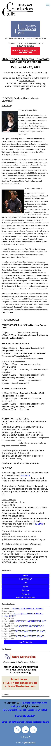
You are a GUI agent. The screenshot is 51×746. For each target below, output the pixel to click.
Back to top (24, 737)
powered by (20, 742)
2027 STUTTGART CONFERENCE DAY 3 (29, 636)
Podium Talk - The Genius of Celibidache (28, 608)
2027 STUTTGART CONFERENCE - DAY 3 (30, 631)
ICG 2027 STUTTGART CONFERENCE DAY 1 (30, 621)
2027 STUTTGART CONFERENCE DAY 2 (29, 626)
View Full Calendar (25, 642)
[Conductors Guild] (18, 17)
